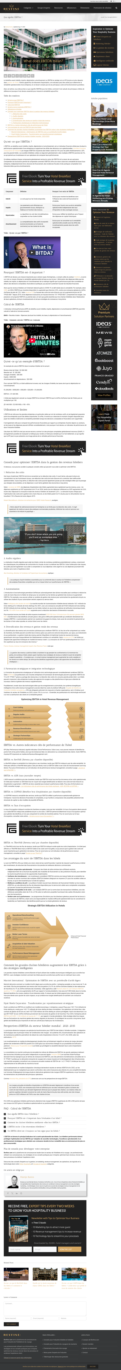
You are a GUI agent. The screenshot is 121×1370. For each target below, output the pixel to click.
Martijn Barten (9, 27)
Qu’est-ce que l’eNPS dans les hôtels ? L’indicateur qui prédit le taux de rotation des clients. (74, 1285)
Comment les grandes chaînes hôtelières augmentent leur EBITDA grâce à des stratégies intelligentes (41, 130)
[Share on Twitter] (9, 76)
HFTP (14, 1037)
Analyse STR (29, 292)
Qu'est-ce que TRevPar (33, 853)
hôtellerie (77, 277)
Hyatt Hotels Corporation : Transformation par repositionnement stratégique (36, 134)
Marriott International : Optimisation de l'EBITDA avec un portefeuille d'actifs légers (38, 132)
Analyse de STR (68, 637)
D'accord (93, 1366)
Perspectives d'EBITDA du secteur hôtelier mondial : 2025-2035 (28, 136)
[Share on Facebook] (13, 76)
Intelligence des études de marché (19, 603)
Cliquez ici (60, 1366)
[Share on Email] (28, 76)
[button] (116, 8)
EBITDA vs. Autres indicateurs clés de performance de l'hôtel (28, 125)
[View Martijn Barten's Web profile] (21, 1193)
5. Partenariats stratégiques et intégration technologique (30, 123)
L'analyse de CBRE (14, 487)
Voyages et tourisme (40, 1164)
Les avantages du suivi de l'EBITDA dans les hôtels (24, 127)
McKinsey (11, 675)
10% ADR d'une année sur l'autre (19, 610)
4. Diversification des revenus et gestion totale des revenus (30, 120)
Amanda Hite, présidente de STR (20, 1079)
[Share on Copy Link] (32, 76)
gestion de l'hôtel (13, 82)
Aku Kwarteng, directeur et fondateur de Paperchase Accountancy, (25, 573)
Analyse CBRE (56, 1054)
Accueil (102, 17)
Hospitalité (27, 1164)
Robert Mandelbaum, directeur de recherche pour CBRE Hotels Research (27, 500)
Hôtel (21, 1164)
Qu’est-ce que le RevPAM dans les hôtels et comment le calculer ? (15, 1285)
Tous (106, 17)
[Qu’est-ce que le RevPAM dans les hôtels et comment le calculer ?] (16, 1269)
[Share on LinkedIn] (5, 76)
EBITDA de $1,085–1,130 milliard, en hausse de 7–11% (22, 1016)
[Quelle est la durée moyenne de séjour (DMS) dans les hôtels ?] (45, 1269)
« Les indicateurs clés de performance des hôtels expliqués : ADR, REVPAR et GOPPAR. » (49, 786)
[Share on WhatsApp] (21, 76)
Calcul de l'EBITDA (14, 105)
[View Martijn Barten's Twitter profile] (12, 1193)
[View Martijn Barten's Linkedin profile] (16, 1193)
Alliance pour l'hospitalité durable (21, 1046)
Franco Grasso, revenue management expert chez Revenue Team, (25, 646)
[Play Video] (32, 252)
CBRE (5, 290)
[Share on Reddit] (17, 76)
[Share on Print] (25, 76)
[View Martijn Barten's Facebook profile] (7, 1193)
